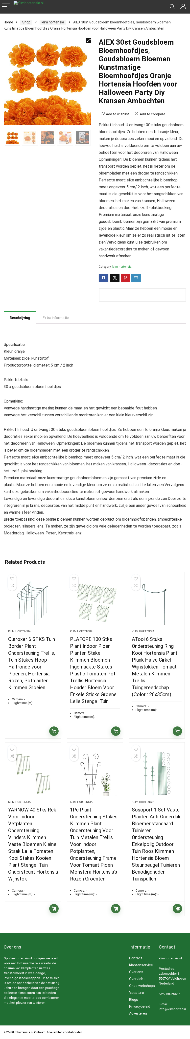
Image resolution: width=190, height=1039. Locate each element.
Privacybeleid (139, 1006)
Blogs (133, 1000)
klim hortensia (53, 22)
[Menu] (6, 6)
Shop (26, 22)
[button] (88, 40)
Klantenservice (141, 965)
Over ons (136, 972)
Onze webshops (142, 986)
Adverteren (138, 1013)
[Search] (172, 6)
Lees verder (54, 731)
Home (8, 22)
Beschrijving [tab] (20, 318)
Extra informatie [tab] (56, 318)
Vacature (136, 993)
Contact (135, 958)
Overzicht (137, 979)
